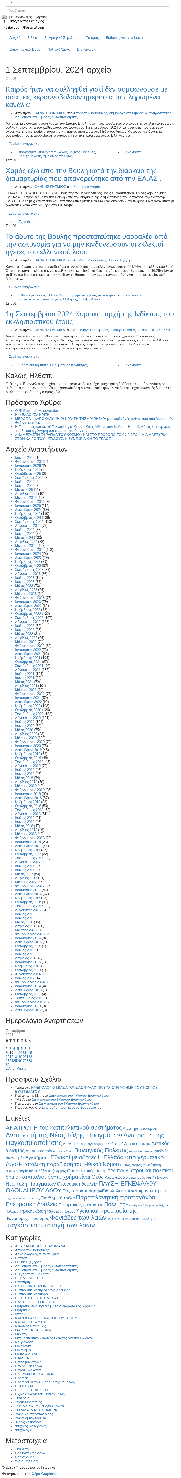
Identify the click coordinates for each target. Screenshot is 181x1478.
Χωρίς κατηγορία (86, 187)
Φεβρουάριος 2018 (30, 838)
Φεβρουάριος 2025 (30, 501)
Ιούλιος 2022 (24, 626)
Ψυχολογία (23, 1430)
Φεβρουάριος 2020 (30, 742)
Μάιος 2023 (24, 586)
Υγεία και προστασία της (106, 1211)
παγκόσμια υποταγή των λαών (43, 152)
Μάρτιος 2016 (26, 930)
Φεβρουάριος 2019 (30, 790)
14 (26, 1053)
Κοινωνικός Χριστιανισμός (125, 1177)
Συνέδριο (22, 1398)
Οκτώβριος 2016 (28, 902)
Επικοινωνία (86, 49)
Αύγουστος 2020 (28, 718)
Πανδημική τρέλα (58, 1197)
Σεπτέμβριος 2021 (29, 666)
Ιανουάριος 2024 (28, 554)
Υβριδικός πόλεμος (58, 156)
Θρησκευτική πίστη (33, 365)
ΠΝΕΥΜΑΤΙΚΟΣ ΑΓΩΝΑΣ (35, 1374)
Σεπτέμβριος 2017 (29, 858)
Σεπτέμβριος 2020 (29, 714)
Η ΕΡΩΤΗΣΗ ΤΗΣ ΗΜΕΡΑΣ (37, 1298)
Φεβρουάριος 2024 (30, 550)
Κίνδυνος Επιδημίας (30, 1326)
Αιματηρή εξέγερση (140, 1128)
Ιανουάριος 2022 (28, 650)
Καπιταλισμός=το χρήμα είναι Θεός (62, 1177)
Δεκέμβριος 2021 (28, 654)
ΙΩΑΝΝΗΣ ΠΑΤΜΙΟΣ (49, 113)
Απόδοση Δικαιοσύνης (90, 113)
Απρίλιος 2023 (26, 590)
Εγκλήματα (37, 1157)
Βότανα (21, 1258)
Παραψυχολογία (28, 1370)
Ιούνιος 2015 (24, 954)
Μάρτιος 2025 (26, 497)
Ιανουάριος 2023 (28, 602)
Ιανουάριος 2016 (28, 938)
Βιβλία (32, 38)
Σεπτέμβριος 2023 (29, 570)
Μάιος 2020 (24, 730)
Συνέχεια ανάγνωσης (24, 144)
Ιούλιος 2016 (24, 914)
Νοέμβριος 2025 (27, 469)
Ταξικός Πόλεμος (82, 152)
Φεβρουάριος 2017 (30, 886)
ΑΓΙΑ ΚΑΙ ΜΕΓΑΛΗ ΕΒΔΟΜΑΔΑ (40, 1246)
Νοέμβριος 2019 (27, 754)
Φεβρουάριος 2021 (30, 694)
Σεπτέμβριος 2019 (29, 762)
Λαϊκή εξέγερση (157, 1177)
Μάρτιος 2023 (26, 594)
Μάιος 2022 (24, 634)
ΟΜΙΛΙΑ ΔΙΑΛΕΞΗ (29, 1354)
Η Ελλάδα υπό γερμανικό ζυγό (72, 295)
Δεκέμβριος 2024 (28, 510)
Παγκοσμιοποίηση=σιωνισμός (23, 1198)
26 (19, 1061)
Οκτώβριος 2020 (28, 710)
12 (19, 1053)
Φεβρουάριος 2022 (30, 646)
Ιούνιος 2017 (24, 870)
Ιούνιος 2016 (24, 918)
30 (7, 1065)
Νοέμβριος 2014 (27, 966)
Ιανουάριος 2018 (28, 842)
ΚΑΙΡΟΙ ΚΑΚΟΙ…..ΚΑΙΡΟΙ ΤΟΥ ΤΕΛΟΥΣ (47, 1318)
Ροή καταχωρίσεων (30, 1453)
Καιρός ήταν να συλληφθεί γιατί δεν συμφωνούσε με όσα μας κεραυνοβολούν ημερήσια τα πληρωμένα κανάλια (86, 97)
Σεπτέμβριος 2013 (29, 998)
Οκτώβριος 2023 (28, 566)
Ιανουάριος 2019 (28, 794)
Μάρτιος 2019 (26, 786)
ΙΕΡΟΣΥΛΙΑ (117, 1171)
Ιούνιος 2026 (24, 457)
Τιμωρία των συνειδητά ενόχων (39, 1406)
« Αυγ (10, 1069)
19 (19, 1057)
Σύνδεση (22, 1449)
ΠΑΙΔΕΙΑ (22, 1358)
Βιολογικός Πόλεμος (101, 1150)
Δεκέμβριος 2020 (28, 702)
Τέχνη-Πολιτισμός (28, 1402)
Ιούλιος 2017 (24, 866)
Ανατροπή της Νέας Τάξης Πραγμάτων (64, 1135)
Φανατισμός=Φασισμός (27, 1218)
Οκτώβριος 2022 (28, 614)
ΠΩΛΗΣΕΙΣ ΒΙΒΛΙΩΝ (31, 1390)
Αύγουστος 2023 (28, 574)
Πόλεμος (114, 1204)
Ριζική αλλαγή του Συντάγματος (40, 1394)
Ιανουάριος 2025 (28, 505)
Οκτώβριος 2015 (28, 946)
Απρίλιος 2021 (26, 686)
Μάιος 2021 (24, 682)
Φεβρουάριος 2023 (30, 598)
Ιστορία (143, 330)
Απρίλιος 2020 (26, 734)
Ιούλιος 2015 (24, 950)
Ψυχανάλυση (115, 1219)
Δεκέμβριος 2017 (28, 846)
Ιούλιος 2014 (24, 978)
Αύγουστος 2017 (28, 862)
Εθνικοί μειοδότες (32, 295)
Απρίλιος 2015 (26, 958)
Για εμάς (92, 38)
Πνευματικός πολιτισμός (69, 365)
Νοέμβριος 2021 (27, 658)
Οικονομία (23, 1350)
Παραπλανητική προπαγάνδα (115, 1197)
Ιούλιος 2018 (24, 818)
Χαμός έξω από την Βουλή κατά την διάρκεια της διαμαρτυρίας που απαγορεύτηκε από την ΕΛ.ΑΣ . (83, 174)
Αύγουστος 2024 (28, 526)
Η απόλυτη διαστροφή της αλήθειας (42, 1290)
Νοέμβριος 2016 (27, 898)
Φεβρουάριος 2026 (30, 461)
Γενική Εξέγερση (122, 260)
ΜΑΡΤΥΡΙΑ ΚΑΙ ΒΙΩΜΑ (33, 1330)
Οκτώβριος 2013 (28, 994)
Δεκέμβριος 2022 (28, 606)
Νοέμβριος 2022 (27, 610)
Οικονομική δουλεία (77, 1183)
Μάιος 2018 (24, 826)
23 (7, 1061)
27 (23, 1061)
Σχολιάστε (133, 152)
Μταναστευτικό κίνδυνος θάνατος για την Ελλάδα (53, 1338)
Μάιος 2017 (24, 874)
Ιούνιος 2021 (24, 678)
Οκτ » (21, 1069)
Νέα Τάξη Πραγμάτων (31, 1184)
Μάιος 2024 (24, 538)
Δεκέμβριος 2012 (28, 1010)
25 (15, 1061)
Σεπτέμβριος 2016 (29, 906)
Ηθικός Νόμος (131, 1165)
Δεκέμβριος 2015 (28, 942)
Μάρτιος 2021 (26, 690)
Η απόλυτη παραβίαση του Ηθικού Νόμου (69, 1164)
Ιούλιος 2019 (24, 770)
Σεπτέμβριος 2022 (29, 618)
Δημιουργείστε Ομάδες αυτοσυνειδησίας (46, 117)
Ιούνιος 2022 (24, 630)
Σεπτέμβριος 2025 (29, 477)
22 (30, 1057)
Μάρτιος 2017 (26, 882)
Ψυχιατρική (133, 1219)
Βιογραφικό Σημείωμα (61, 38)
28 (26, 1061)
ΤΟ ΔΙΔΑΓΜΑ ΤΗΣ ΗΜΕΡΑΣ (37, 1410)
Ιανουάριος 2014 (28, 986)
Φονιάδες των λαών (78, 1217)
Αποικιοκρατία (137, 1143)
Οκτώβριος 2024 (28, 518)
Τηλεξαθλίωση (30, 156)
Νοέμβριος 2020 (27, 706)
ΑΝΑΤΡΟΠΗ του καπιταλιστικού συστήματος (64, 1127)
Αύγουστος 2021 (28, 670)
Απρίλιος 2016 (26, 926)
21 (26, 1057)
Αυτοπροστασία (39, 1151)
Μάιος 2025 (24, 489)
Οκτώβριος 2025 (28, 473)
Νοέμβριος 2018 (27, 802)
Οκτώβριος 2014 (28, 970)
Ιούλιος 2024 (24, 530)
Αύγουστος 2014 (28, 974)
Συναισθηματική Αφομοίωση (142, 1205)
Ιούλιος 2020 (24, 722)
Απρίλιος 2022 (26, 638)
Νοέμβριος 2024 (27, 514)
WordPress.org (26, 1461)
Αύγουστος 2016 (28, 910)
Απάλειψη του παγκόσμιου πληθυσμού (93, 1144)
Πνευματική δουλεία (32, 1204)
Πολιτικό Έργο (58, 49)
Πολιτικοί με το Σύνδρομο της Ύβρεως (45, 1382)
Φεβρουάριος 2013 (30, 1002)
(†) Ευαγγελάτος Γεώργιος (23, 21)
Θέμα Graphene (44, 1474)
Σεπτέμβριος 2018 (29, 810)
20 (23, 1057)
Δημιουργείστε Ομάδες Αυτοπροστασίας (140, 113)
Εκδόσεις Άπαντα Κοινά (124, 38)
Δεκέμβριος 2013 (28, 990)
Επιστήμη (22, 1282)
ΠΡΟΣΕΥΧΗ (160, 330)
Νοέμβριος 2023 (27, 562)
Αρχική (14, 38)
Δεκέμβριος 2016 (28, 894)
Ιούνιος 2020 (24, 726)
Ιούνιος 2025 (24, 485)
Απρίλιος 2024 (26, 542)
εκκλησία (149, 1219)
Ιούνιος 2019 (24, 774)
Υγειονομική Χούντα (30, 1418)
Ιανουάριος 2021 (28, 698)
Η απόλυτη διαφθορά (31, 1294)
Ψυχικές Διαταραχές (31, 1426)
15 (30, 1053)
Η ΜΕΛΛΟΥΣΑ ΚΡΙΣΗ (32, 415)
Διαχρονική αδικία (141, 1151)
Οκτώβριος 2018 (28, 806)
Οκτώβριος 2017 (28, 854)
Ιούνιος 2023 (24, 582)
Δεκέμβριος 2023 (28, 558)
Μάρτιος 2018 (26, 834)
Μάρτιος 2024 (26, 546)
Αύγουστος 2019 (28, 766)
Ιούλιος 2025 (24, 481)
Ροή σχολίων (25, 1457)
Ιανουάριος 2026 (28, 465)
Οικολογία (23, 1346)
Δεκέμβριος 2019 (28, 750)
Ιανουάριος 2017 (28, 890)
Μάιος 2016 (24, 922)
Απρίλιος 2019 (26, 782)
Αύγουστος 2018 (28, 814)
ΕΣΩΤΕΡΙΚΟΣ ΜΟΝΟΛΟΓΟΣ (38, 1286)
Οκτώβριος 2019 (28, 758)
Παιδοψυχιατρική (28, 1362)
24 (11, 1061)
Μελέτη (21, 1334)
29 (30, 1061)
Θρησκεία (22, 1310)
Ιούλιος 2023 (24, 578)
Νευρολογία (24, 1342)
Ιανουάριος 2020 (28, 746)
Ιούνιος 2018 (24, 822)
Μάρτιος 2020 (26, 738)
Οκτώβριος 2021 (28, 662)
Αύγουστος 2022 (28, 622)
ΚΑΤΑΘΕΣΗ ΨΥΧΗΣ (31, 1322)
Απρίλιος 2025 (26, 493)
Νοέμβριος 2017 (27, 850)
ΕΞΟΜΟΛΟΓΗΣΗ (29, 1278)
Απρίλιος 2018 (26, 830)
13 (23, 1053)
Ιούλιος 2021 (24, 674)
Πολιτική (21, 1378)
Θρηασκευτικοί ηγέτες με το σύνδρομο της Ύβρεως (55, 1306)
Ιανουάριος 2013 (28, 1006)
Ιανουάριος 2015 (28, 962)
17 (11, 1057)
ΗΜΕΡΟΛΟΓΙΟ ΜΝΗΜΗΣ (35, 1302)
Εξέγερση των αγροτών (34, 1274)
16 (7, 1057)
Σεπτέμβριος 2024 (29, 522)
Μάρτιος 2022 (26, 642)
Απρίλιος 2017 (26, 878)
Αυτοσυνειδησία (63, 1151)
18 (15, 1057)
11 (15, 1053)
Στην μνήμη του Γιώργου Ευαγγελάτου (79, 1095)
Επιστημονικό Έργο (24, 49)
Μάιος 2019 (24, 778)
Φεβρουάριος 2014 (30, 982)
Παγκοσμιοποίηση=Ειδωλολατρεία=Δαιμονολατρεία (114, 1190)
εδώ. (57, 392)
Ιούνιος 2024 (24, 534)
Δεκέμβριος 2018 (28, 798)
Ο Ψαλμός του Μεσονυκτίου (37, 411)
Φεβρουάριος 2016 (30, 934)
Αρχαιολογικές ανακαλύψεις (37, 1254)
